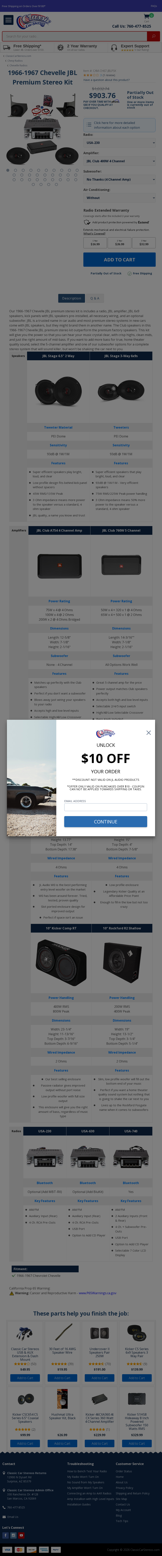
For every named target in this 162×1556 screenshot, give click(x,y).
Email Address (75, 801)
